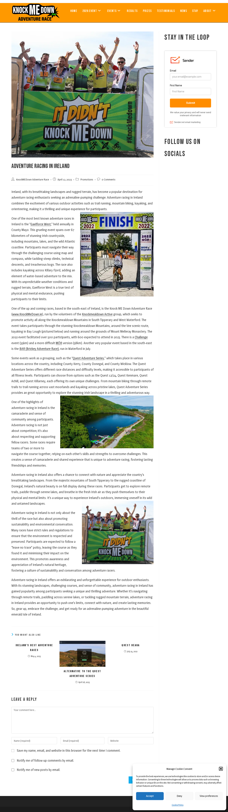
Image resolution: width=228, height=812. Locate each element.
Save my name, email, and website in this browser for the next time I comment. (69, 750)
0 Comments (108, 179)
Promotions (86, 179)
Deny (179, 796)
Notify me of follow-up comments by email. (45, 760)
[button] (221, 769)
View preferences (209, 796)
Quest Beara (131, 645)
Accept (150, 796)
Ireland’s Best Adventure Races (34, 648)
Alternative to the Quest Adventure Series (82, 674)
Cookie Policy (177, 805)
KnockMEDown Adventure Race (32, 179)
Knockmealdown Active (97, 314)
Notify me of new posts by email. (38, 770)
